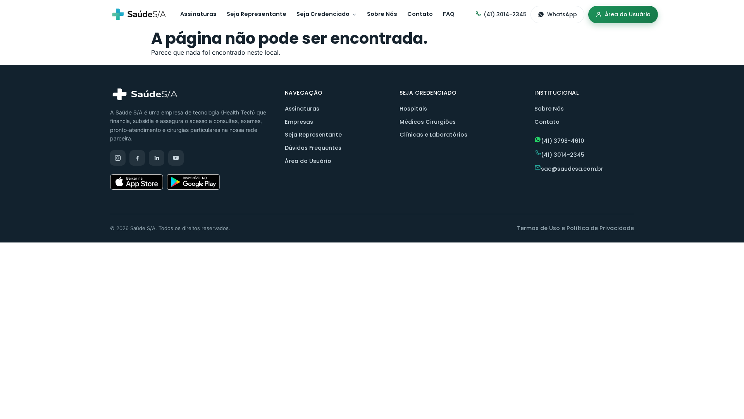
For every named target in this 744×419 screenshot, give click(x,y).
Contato (420, 14)
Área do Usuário (628, 14)
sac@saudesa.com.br (572, 169)
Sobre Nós (382, 14)
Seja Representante (256, 14)
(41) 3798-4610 (562, 141)
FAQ (449, 14)
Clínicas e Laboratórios (433, 135)
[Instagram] (118, 158)
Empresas (299, 122)
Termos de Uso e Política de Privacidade (575, 228)
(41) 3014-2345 (505, 14)
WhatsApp (562, 14)
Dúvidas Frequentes (313, 148)
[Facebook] (137, 158)
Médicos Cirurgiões (428, 122)
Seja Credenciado (323, 14)
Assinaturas (198, 14)
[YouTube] (176, 158)
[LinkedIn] (156, 158)
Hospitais (413, 109)
